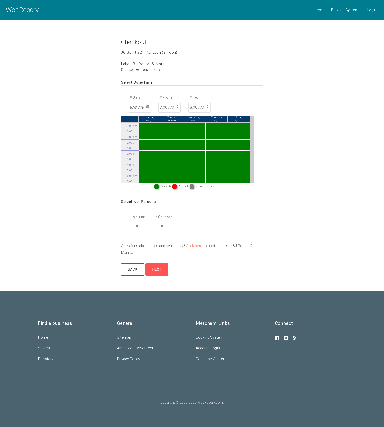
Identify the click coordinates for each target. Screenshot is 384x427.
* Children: (165, 217)
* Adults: (137, 217)
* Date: (136, 97)
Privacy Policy (128, 359)
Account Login (208, 348)
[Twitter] (286, 338)
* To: (194, 97)
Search (44, 348)
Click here (194, 245)
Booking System (344, 10)
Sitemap (124, 337)
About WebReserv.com (136, 348)
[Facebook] (277, 338)
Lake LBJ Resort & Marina (144, 64)
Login (371, 10)
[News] (294, 338)
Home (317, 10)
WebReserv (22, 10)
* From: (166, 97)
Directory (45, 359)
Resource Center (210, 359)
